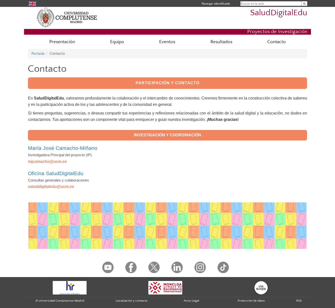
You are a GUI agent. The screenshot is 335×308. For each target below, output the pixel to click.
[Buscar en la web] (304, 3)
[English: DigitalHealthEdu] (32, 3)
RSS (299, 300)
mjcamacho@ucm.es (47, 161)
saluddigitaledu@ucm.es (51, 186)
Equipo (117, 41)
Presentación (62, 41)
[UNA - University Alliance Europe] (261, 287)
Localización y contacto (131, 300)
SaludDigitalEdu (278, 12)
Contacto (276, 41)
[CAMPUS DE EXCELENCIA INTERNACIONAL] (165, 287)
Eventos (167, 41)
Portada (37, 53)
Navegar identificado (216, 3)
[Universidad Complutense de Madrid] (67, 17)
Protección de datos (251, 300)
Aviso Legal (191, 300)
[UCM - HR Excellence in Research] (70, 287)
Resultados (221, 41)
